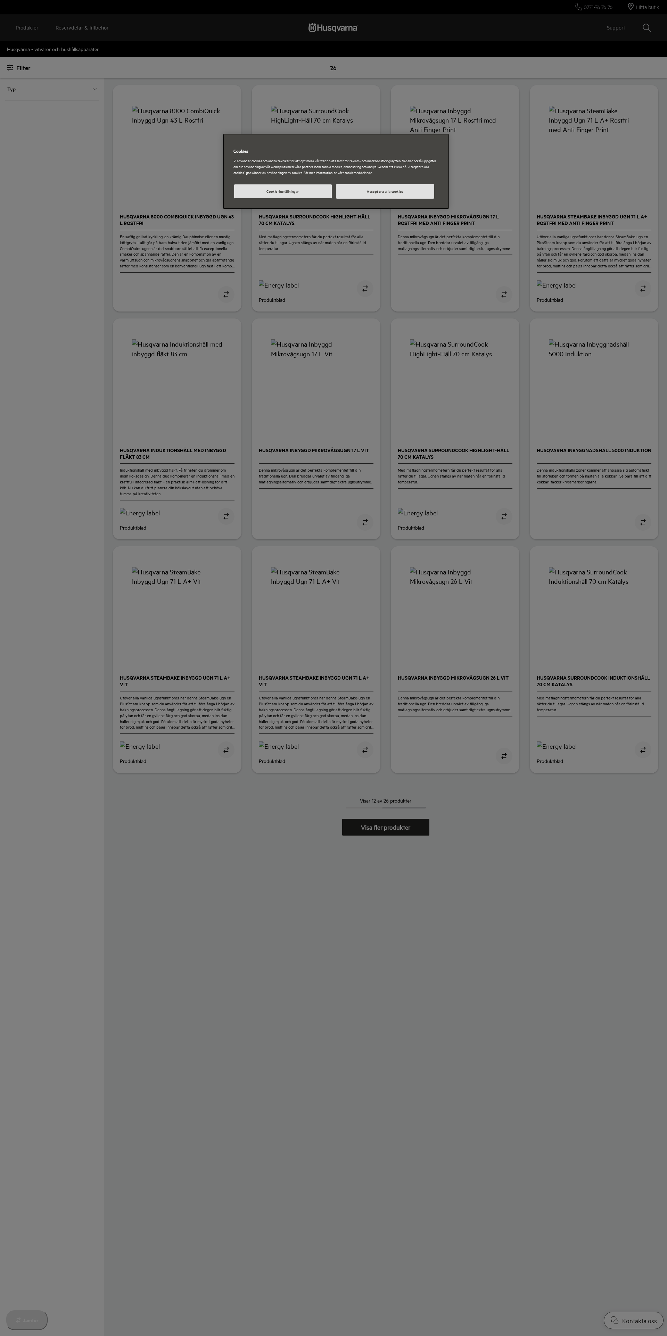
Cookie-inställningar (282, 191)
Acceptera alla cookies (385, 191)
